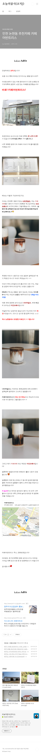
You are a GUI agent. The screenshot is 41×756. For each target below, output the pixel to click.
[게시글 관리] (10, 634)
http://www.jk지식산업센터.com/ (14, 603)
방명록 (18, 11)
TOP (37, 749)
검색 (32, 3)
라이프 (6, 643)
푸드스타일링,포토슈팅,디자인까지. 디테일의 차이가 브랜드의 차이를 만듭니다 (20, 625)
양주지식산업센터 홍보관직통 (14, 606)
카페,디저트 (13, 643)
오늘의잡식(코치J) (13, 4)
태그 (10, 11)
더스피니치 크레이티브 (13, 621)
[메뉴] (37, 3)
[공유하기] (8, 634)
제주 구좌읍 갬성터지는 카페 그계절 (15, 646)
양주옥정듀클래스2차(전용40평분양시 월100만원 (13, 610)
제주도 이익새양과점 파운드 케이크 (15, 651)
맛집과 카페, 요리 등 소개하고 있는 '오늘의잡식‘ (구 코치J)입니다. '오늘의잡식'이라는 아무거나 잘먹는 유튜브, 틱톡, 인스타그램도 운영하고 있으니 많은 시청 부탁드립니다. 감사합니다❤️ (16, 724)
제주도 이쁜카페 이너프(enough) (14, 656)
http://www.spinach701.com (13, 618)
